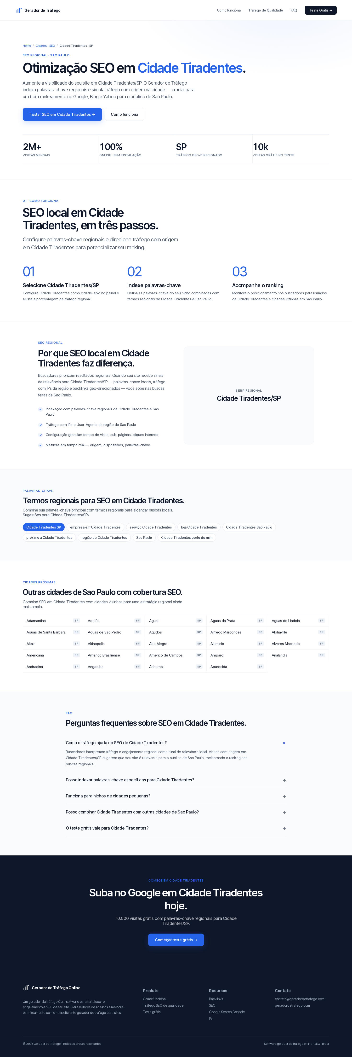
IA (210, 1018)
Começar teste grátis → (176, 939)
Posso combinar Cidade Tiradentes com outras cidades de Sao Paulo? (132, 812)
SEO (212, 1005)
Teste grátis (151, 1012)
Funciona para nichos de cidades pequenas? (108, 796)
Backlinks (216, 999)
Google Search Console (227, 1012)
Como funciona (229, 10)
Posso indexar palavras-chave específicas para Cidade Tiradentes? (130, 780)
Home (27, 45)
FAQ (294, 10)
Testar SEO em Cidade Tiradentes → (62, 114)
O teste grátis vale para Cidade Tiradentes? (107, 828)
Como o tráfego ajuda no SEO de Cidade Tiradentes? (116, 742)
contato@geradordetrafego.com (299, 999)
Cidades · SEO (45, 45)
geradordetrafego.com (292, 1005)
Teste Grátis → (320, 10)
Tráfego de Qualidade (265, 10)
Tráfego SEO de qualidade (163, 1005)
